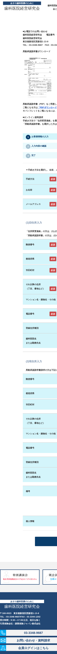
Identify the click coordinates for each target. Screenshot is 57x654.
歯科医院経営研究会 (22, 8)
